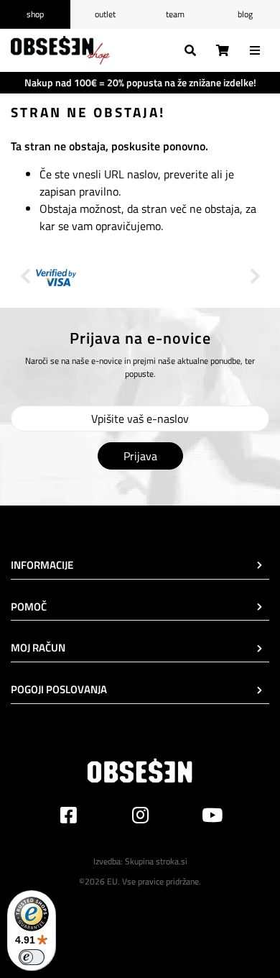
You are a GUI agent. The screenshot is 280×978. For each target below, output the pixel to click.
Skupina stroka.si (156, 861)
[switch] (32, 957)
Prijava (140, 456)
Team (175, 14)
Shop (35, 14)
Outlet (105, 14)
